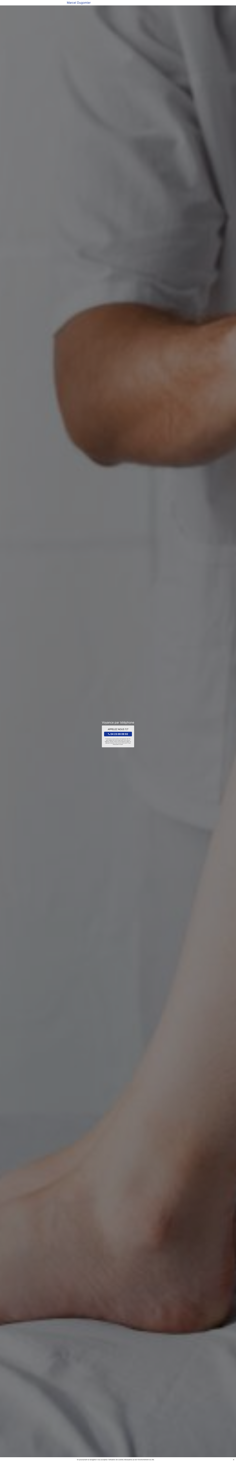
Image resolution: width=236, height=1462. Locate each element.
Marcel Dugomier (79, 2)
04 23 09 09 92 (119, 734)
